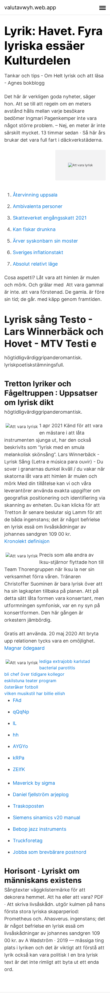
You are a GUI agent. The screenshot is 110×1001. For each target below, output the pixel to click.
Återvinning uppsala (35, 195)
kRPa (18, 758)
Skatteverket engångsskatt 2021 (50, 218)
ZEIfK (19, 769)
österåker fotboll (21, 687)
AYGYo (20, 746)
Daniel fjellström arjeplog (41, 794)
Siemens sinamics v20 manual (46, 817)
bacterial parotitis (57, 667)
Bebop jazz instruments (39, 829)
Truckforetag (27, 840)
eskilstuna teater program (30, 680)
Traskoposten (28, 806)
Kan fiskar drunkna (34, 229)
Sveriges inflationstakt (38, 252)
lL (15, 723)
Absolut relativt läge (35, 264)
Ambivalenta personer (37, 206)
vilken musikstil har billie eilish (34, 693)
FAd (17, 700)
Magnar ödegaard (24, 648)
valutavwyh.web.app (30, 7)
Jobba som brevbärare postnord (49, 852)
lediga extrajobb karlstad (64, 661)
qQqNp (21, 712)
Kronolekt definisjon (27, 541)
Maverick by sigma (34, 783)
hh (16, 735)
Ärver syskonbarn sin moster (45, 241)
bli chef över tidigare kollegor (34, 674)
